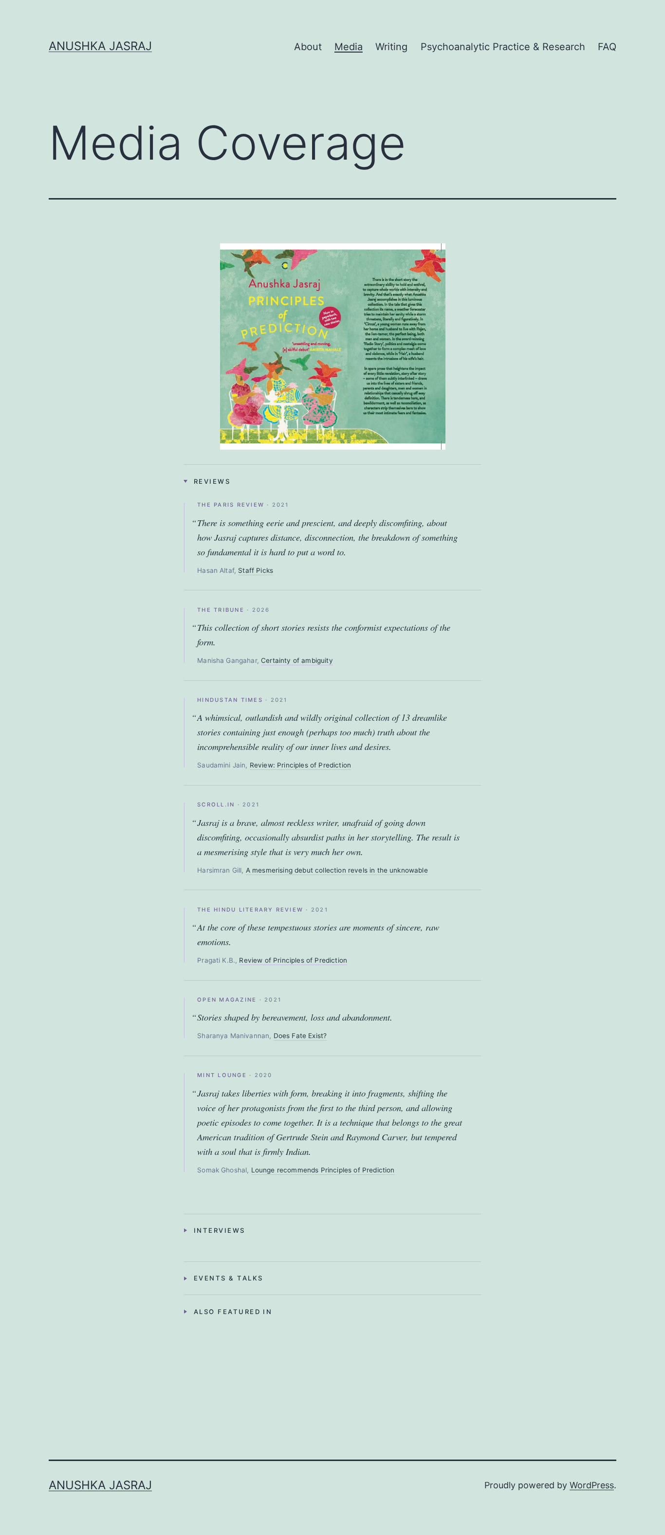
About (308, 47)
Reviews (212, 481)
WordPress (592, 1485)
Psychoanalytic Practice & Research (503, 47)
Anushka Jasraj (100, 46)
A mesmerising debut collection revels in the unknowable (337, 870)
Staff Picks (255, 570)
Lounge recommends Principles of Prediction (323, 1170)
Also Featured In (233, 1312)
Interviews (219, 1230)
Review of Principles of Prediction (293, 960)
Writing (391, 47)
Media (348, 47)
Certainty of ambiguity (297, 660)
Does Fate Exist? (300, 1036)
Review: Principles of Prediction (300, 765)
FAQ (607, 47)
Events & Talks (228, 1278)
